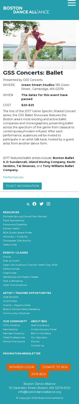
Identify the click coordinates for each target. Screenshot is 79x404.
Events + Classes (15, 252)
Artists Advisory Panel (44, 329)
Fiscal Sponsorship (13, 220)
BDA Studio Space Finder (17, 232)
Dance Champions (14, 341)
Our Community (15, 321)
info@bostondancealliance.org (39, 392)
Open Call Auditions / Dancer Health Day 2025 (30, 264)
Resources (11, 212)
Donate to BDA (55, 367)
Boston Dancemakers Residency (21, 309)
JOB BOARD (11, 297)
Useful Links (10, 244)
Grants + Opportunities (16, 305)
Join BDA (38, 374)
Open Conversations (15, 284)
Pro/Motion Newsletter (22, 353)
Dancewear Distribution (17, 240)
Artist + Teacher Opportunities (27, 292)
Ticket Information (22, 186)
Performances (13, 177)
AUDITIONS (10, 301)
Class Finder (10, 272)
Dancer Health (11, 228)
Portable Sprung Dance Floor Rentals (25, 216)
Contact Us (37, 345)
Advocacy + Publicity (15, 236)
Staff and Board (40, 325)
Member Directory (14, 333)
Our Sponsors (39, 337)
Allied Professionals (14, 337)
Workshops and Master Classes (20, 276)
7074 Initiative (11, 325)
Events (7, 256)
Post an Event (11, 260)
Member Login (21, 367)
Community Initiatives (16, 313)
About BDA (39, 321)
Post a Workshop (13, 280)
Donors (35, 341)
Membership (10, 329)
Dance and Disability (15, 224)
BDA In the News (41, 333)
